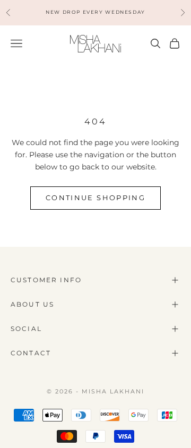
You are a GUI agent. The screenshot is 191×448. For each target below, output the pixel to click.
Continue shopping (95, 197)
